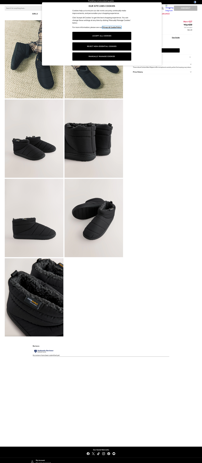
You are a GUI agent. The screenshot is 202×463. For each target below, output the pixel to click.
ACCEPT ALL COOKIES (101, 36)
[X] (93, 453)
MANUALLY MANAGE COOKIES (102, 56)
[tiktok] (98, 453)
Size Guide (176, 38)
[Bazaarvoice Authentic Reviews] (44, 351)
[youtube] (113, 453)
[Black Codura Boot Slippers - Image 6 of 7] (94, 218)
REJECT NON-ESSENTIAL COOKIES (102, 46)
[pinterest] (108, 453)
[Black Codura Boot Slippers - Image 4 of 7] (94, 139)
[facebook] (88, 453)
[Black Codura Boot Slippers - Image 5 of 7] (34, 218)
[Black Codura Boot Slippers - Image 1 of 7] (34, 59)
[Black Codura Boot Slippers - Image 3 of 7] (34, 139)
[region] (102, 34)
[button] (162, 64)
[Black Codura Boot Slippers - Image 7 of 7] (34, 297)
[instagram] (103, 453)
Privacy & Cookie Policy (112, 27)
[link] (162, 8)
